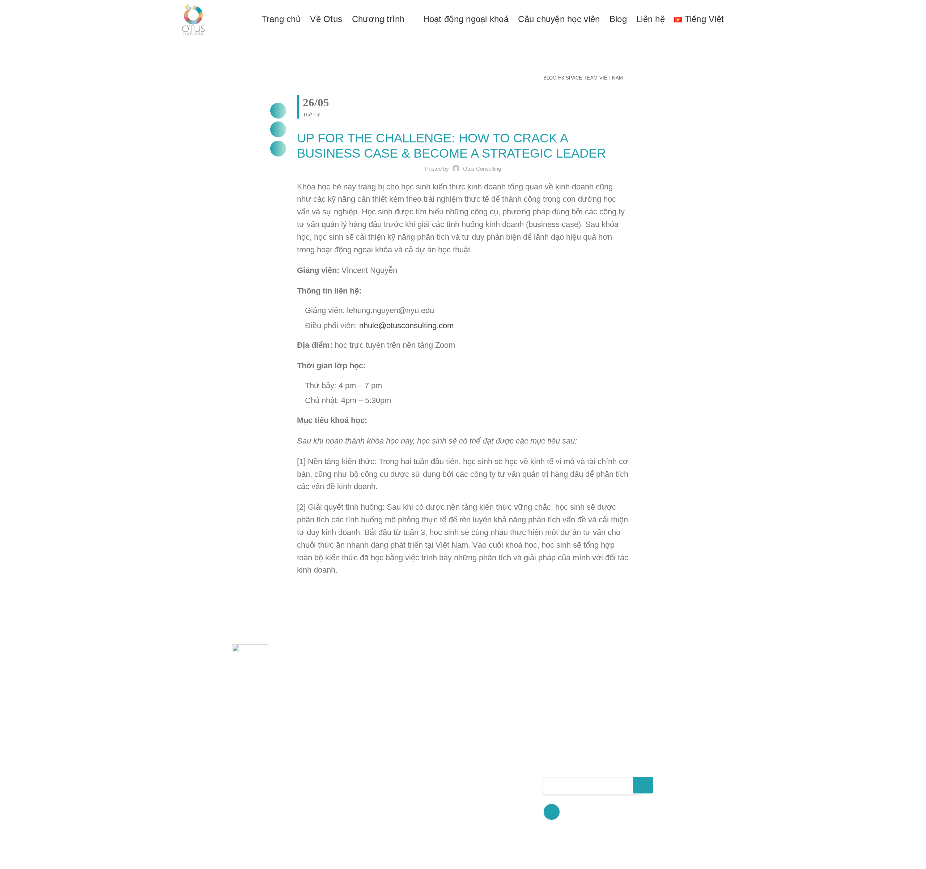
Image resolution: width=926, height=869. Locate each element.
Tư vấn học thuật (480, 746)
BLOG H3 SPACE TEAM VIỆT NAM (583, 78)
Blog (362, 816)
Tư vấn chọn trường (485, 761)
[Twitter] (278, 129)
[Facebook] (278, 111)
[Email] (278, 149)
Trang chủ (371, 746)
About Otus (373, 761)
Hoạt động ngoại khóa (390, 788)
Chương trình (377, 774)
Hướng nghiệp (475, 812)
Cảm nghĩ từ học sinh (390, 802)
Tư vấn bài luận (477, 798)
